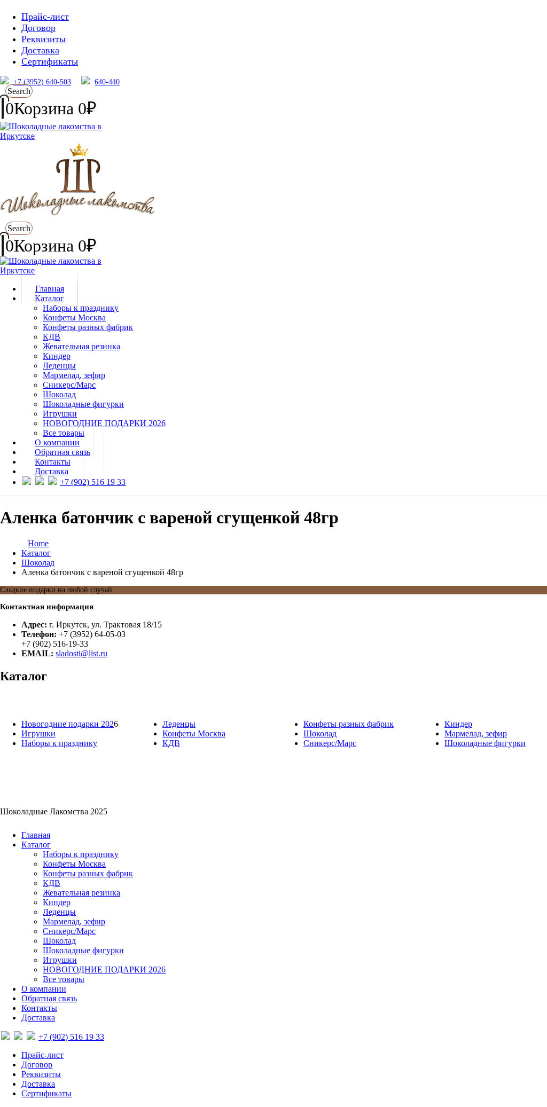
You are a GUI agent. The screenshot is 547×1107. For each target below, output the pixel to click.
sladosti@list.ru (81, 653)
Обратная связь (49, 998)
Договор (38, 27)
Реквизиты (43, 39)
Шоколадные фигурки (83, 404)
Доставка (40, 50)
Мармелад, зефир (74, 375)
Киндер (57, 355)
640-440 (107, 82)
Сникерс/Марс (69, 384)
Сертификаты (49, 61)
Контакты (39, 1007)
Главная (35, 834)
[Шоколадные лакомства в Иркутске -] (67, 270)
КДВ (51, 336)
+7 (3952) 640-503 (42, 82)
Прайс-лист (45, 16)
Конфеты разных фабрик (88, 327)
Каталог (49, 298)
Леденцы (59, 365)
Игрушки (60, 413)
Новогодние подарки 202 (67, 723)
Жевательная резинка (81, 346)
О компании (43, 988)
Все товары (63, 979)
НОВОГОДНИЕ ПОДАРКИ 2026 (104, 423)
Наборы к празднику (81, 307)
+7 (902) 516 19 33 (93, 481)
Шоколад (59, 394)
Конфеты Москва (74, 317)
